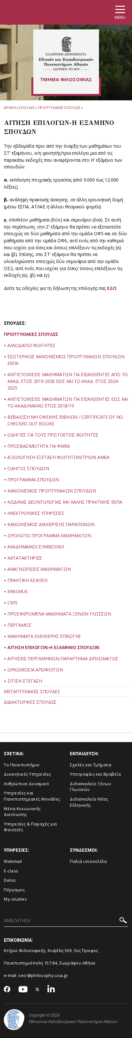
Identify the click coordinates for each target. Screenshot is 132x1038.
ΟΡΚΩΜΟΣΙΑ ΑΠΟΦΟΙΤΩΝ (35, 670)
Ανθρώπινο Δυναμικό (26, 783)
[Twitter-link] (37, 990)
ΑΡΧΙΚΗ (10, 107)
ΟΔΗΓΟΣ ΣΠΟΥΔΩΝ (28, 468)
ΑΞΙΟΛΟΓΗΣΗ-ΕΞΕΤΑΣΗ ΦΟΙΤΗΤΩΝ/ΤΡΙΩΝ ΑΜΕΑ (58, 457)
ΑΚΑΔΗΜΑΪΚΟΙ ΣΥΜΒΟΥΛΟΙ (35, 547)
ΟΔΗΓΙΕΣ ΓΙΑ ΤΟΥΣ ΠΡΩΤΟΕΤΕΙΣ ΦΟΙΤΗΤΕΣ (52, 435)
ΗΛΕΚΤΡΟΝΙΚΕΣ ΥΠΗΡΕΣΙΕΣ (35, 513)
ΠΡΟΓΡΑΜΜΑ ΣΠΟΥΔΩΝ (33, 479)
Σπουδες (27, 107)
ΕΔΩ (112, 288)
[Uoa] (14, 1019)
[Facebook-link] (7, 989)
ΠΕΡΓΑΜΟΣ (19, 625)
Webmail (13, 861)
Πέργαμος (14, 890)
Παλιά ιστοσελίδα (88, 861)
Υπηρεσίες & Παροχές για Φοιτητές (30, 827)
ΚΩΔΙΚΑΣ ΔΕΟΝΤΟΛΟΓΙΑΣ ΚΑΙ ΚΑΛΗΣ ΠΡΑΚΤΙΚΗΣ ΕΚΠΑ (64, 502)
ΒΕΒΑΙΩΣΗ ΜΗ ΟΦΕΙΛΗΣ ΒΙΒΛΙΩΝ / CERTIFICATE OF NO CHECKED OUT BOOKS (65, 420)
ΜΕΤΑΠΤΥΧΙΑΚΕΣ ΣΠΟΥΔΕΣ (32, 691)
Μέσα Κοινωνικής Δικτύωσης (22, 811)
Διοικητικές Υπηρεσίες (27, 774)
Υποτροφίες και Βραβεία (95, 774)
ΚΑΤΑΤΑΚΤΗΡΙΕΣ (24, 558)
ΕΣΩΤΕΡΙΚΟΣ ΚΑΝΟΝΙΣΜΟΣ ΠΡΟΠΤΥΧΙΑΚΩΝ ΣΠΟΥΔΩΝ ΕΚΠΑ (65, 359)
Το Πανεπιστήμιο (22, 765)
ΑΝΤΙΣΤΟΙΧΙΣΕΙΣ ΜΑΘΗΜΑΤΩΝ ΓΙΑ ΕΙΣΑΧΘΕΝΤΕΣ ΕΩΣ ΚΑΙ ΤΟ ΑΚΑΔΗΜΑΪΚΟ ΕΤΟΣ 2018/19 (67, 402)
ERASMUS (17, 591)
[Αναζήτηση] (123, 921)
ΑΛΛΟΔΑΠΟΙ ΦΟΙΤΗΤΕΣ (31, 345)
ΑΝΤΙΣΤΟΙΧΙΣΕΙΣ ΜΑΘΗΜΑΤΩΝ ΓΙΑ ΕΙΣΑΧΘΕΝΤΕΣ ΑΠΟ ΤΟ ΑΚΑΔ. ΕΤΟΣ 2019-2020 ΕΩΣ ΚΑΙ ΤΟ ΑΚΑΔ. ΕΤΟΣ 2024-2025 (67, 381)
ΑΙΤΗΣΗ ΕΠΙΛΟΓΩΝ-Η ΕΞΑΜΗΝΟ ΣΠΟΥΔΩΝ (53, 647)
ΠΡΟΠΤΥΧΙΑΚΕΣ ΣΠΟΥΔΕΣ (31, 334)
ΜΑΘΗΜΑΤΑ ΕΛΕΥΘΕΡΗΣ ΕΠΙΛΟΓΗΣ (44, 636)
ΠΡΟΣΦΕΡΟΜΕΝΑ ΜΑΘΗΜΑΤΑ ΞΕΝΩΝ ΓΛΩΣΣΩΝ (59, 614)
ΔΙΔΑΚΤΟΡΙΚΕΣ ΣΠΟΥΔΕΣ (30, 702)
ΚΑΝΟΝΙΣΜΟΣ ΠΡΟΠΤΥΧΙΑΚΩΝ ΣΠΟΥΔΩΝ (51, 491)
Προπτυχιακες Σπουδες (59, 107)
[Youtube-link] (23, 989)
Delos (10, 880)
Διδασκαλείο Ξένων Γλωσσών (90, 787)
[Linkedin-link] (51, 989)
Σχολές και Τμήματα (90, 765)
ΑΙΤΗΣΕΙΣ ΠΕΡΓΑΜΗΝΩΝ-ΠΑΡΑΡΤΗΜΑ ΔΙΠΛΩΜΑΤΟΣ (62, 658)
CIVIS (12, 603)
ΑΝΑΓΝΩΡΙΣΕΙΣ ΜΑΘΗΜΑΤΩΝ (38, 569)
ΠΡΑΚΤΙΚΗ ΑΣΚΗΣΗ (27, 580)
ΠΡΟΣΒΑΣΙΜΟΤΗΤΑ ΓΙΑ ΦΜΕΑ (38, 446)
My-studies (15, 899)
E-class (11, 871)
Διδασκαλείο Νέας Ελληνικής (89, 802)
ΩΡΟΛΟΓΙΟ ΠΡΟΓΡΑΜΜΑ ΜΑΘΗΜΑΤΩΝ (49, 535)
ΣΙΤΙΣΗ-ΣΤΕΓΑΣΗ (24, 681)
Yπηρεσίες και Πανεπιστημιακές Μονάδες (32, 796)
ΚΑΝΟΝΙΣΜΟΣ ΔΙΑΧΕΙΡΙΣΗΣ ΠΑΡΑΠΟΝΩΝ (50, 524)
